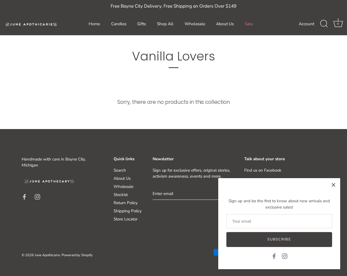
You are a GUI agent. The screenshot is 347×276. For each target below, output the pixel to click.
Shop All (165, 24)
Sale (249, 24)
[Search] (324, 24)
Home (94, 24)
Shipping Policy (128, 211)
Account (306, 24)
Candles (118, 24)
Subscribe (279, 239)
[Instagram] (284, 256)
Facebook (272, 170)
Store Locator (125, 219)
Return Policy (126, 203)
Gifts (141, 24)
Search (120, 170)
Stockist (121, 194)
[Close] (333, 185)
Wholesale (195, 24)
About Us (225, 24)
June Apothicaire (47, 255)
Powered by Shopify (77, 255)
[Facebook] (274, 256)
